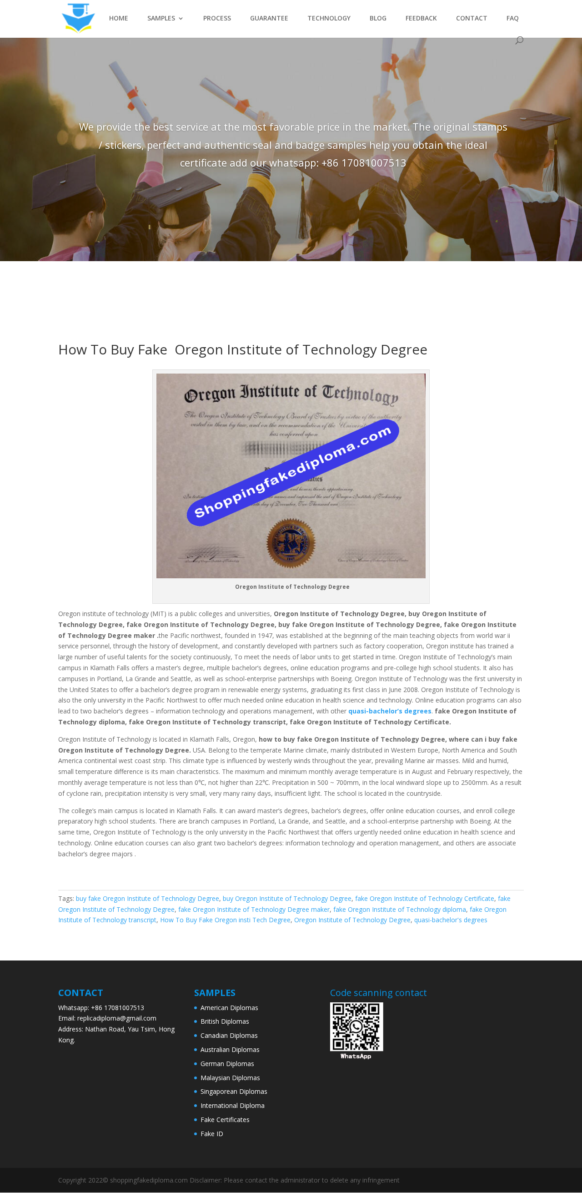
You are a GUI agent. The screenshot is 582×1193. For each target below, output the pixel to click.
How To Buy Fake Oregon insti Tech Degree (225, 919)
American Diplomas (229, 1007)
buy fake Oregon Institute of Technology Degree (147, 898)
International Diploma (233, 1105)
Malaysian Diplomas (230, 1077)
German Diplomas (227, 1063)
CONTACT (471, 18)
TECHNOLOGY (329, 18)
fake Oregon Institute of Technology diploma (399, 909)
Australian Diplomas (230, 1049)
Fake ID (212, 1133)
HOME (118, 18)
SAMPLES (161, 18)
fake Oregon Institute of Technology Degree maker (254, 909)
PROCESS (217, 18)
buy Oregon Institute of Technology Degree (287, 898)
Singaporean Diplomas (234, 1091)
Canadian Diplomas (229, 1035)
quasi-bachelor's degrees (450, 919)
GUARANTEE (269, 18)
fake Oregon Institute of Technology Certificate (424, 898)
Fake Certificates (225, 1119)
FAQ (513, 18)
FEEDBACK (421, 18)
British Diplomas (225, 1021)
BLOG (378, 18)
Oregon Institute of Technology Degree (352, 919)
